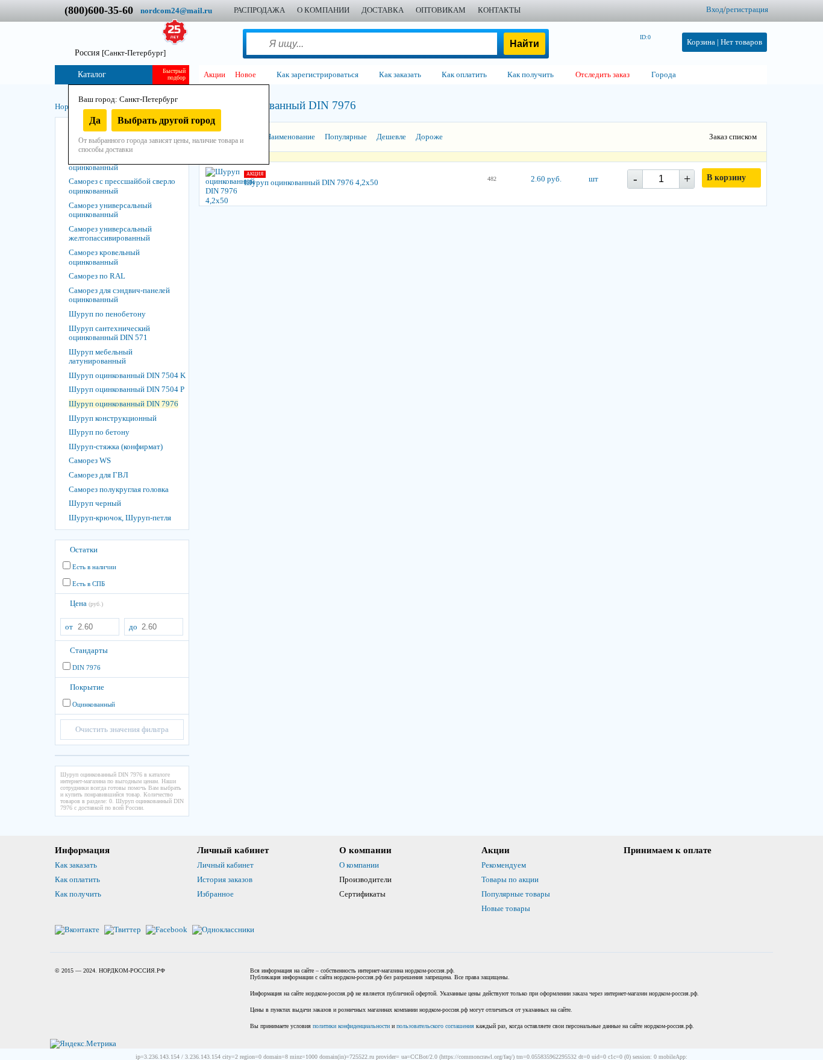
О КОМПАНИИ (323, 9)
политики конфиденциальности (351, 1026)
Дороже (429, 136)
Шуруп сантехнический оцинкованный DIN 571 (109, 333)
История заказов (224, 879)
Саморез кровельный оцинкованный (104, 257)
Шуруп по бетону (99, 432)
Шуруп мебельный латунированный (101, 356)
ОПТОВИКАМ (441, 9)
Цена (86, 603)
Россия (120, 52)
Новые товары (505, 908)
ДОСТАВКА (382, 9)
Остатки (84, 549)
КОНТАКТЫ (499, 9)
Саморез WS (90, 460)
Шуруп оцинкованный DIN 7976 (123, 403)
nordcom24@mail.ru (176, 10)
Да (95, 120)
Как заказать (76, 864)
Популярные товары (515, 893)
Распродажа (259, 9)
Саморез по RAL (97, 275)
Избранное (215, 893)
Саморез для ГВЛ (98, 474)
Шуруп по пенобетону (107, 313)
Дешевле (391, 136)
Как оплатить (77, 879)
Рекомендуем (503, 864)
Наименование (290, 136)
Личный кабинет (225, 864)
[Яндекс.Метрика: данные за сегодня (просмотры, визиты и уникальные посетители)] (83, 1044)
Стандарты (89, 650)
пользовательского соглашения (435, 1026)
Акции (214, 74)
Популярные (346, 136)
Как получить (78, 893)
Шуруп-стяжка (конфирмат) (116, 446)
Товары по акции (510, 879)
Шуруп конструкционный (113, 418)
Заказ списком (733, 136)
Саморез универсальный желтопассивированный (110, 233)
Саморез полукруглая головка (119, 489)
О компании (359, 864)
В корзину (726, 177)
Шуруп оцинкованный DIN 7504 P (126, 389)
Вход (715, 9)
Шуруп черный (95, 503)
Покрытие (87, 687)
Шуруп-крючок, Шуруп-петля (120, 517)
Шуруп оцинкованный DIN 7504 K (127, 375)
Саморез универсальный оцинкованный (110, 210)
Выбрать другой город (166, 120)
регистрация (747, 9)
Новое (245, 74)
